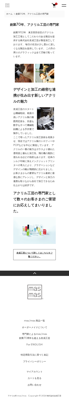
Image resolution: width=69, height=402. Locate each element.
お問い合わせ (34, 385)
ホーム (9, 14)
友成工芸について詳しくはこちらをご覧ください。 (34, 255)
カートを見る (34, 378)
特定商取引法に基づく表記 (34, 355)
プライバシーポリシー (34, 361)
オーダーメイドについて (34, 327)
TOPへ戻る (34, 273)
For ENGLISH (34, 344)
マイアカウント (35, 372)
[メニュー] (63, 5)
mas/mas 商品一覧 (34, 321)
